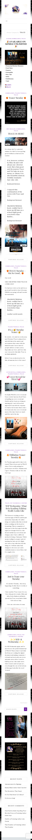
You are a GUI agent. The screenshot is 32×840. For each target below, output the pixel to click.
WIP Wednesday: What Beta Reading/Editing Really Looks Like (16, 508)
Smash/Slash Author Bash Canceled (15, 787)
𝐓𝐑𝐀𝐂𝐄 (8, 87)
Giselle (7, 819)
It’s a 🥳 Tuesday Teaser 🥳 (16, 331)
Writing (24, 503)
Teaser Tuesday (20, 93)
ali (9, 144)
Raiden (8, 38)
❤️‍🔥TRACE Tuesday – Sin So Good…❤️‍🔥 (16, 272)
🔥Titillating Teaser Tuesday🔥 (16, 456)
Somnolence (16, 38)
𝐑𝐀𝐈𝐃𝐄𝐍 (8, 85)
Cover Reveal (11, 372)
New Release (11, 129)
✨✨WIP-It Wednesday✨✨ (16, 640)
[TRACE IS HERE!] (16, 141)
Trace (23, 38)
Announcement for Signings (13, 784)
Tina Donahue (9, 825)
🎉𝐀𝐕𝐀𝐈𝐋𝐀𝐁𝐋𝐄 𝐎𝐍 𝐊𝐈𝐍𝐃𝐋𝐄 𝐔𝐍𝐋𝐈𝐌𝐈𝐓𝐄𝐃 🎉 (16, 44)
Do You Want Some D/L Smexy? (14, 794)
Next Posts (23, 702)
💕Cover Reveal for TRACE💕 (16, 378)
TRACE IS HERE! (16, 133)
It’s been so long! (10, 798)
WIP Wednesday (15, 503)
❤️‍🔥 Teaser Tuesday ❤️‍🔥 (16, 97)
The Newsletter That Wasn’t (13, 791)
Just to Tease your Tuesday (16, 577)
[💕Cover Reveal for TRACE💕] (16, 387)
